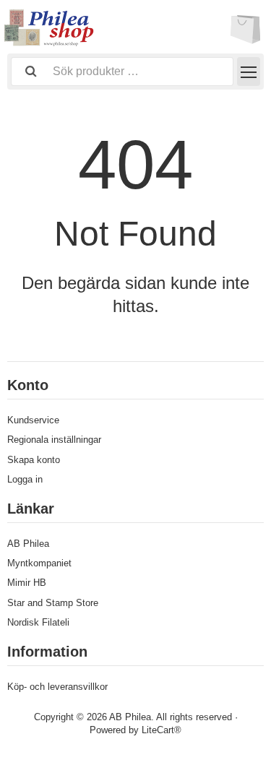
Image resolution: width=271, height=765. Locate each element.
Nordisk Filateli (38, 622)
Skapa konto (33, 459)
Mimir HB (26, 582)
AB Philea (28, 543)
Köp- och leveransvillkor (57, 686)
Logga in (25, 479)
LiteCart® (161, 730)
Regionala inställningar (54, 439)
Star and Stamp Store (52, 602)
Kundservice (33, 420)
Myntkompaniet (39, 563)
